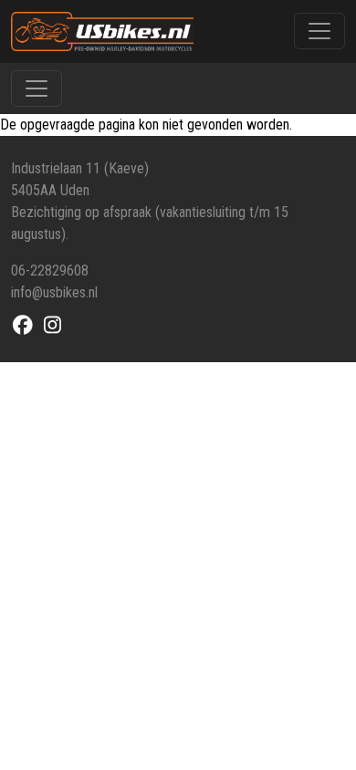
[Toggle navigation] (319, 31)
